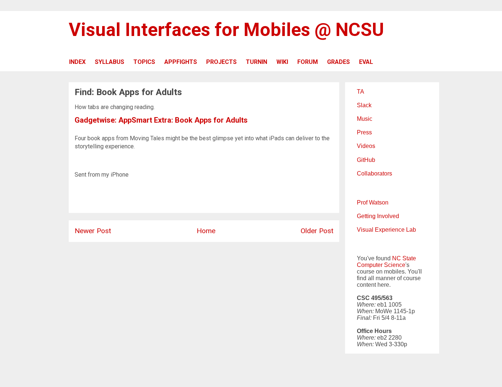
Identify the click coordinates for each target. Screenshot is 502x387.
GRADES (338, 61)
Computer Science (381, 265)
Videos (366, 146)
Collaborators (374, 173)
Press (364, 132)
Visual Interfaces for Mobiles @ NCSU (226, 29)
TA (360, 91)
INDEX (77, 61)
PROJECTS (221, 61)
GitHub (366, 160)
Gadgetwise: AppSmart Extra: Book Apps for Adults (161, 120)
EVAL (366, 61)
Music (364, 119)
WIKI (282, 61)
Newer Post (93, 231)
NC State (404, 258)
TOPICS (144, 61)
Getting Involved (378, 216)
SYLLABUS (109, 61)
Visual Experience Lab (386, 230)
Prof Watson (372, 202)
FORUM (307, 61)
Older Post (317, 231)
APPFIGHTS (180, 61)
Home (206, 231)
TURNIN (256, 61)
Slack (364, 105)
